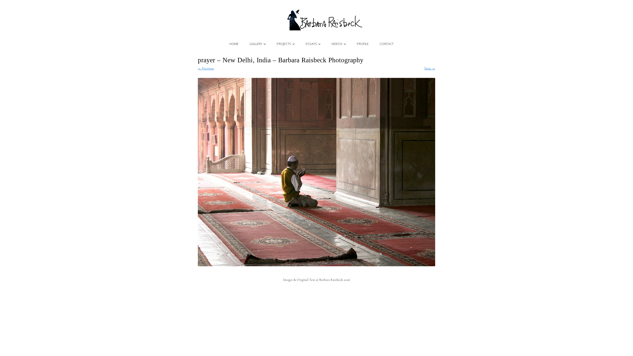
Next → (429, 68)
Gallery (255, 44)
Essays (311, 44)
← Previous (206, 68)
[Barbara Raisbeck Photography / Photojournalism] (316, 30)
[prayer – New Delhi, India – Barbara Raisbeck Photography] (316, 172)
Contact (387, 44)
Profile (363, 44)
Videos (336, 44)
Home (234, 44)
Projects (284, 44)
